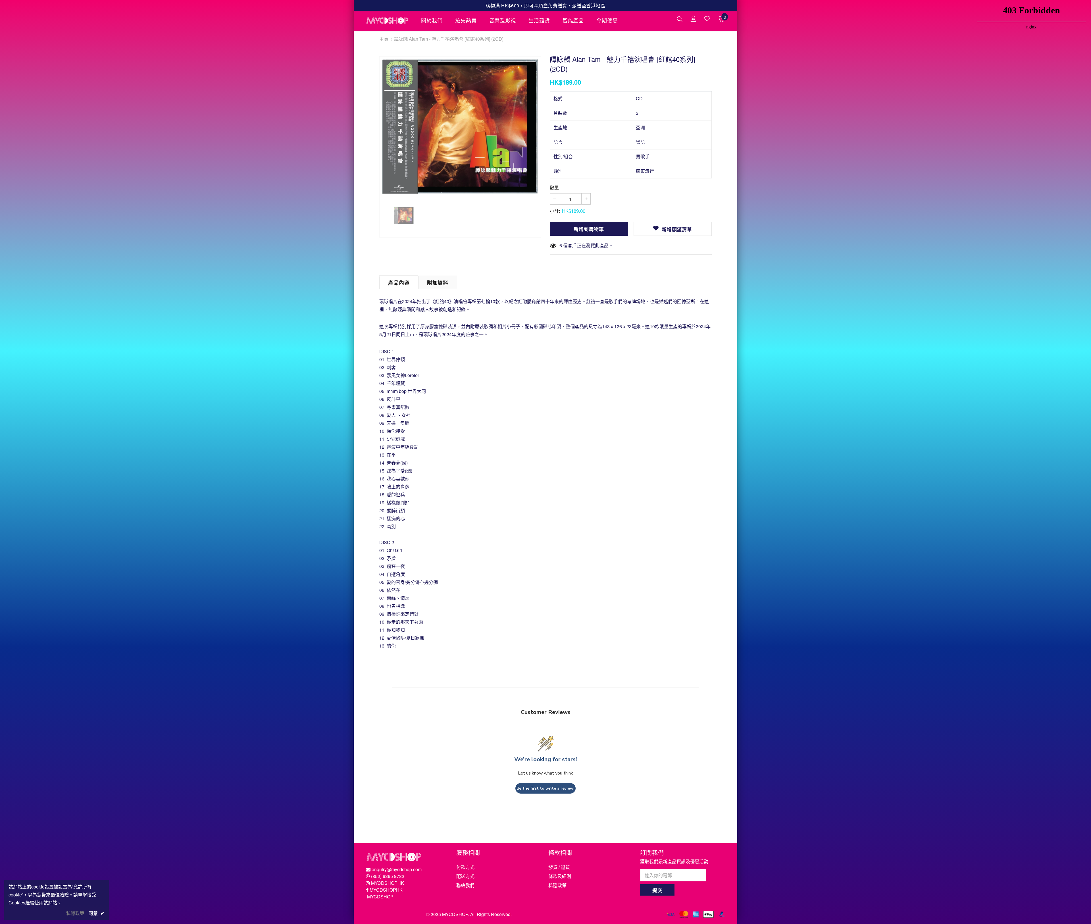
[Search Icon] (679, 19)
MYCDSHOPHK (387, 883)
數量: (555, 187)
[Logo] (389, 20)
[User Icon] (693, 18)
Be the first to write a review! (545, 788)
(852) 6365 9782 (387, 876)
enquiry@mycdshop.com (397, 869)
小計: (555, 211)
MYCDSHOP (380, 896)
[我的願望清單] (707, 19)
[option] (460, 126)
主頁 (383, 39)
